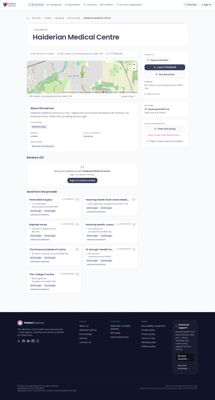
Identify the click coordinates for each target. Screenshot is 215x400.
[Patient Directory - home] (13, 5)
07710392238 (115, 53)
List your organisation (130, 4)
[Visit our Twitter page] (18, 341)
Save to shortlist (159, 60)
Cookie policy (148, 330)
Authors (83, 338)
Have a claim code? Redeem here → (165, 135)
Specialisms (74, 4)
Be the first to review (43, 53)
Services (36, 18)
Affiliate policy (148, 346)
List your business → (184, 367)
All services (38, 4)
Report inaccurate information (166, 141)
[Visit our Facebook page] (23, 341)
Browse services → (183, 357)
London (47, 18)
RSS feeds (115, 333)
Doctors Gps (73, 18)
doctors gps (39, 126)
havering (88, 136)
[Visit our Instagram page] (37, 341)
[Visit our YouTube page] (28, 341)
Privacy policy (148, 334)
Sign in (207, 4)
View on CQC (153, 93)
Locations (92, 4)
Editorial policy (148, 342)
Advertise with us (88, 330)
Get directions (166, 74)
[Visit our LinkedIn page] (32, 341)
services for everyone (43, 146)
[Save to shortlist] (77, 199)
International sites (119, 337)
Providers (108, 4)
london (34, 136)
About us (83, 325)
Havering (59, 18)
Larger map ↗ (128, 96)
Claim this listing (167, 128)
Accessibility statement (153, 325)
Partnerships (85, 334)
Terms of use (148, 338)
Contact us (85, 342)
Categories (56, 4)
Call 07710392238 (166, 67)
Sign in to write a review (82, 180)
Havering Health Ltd (158, 109)
